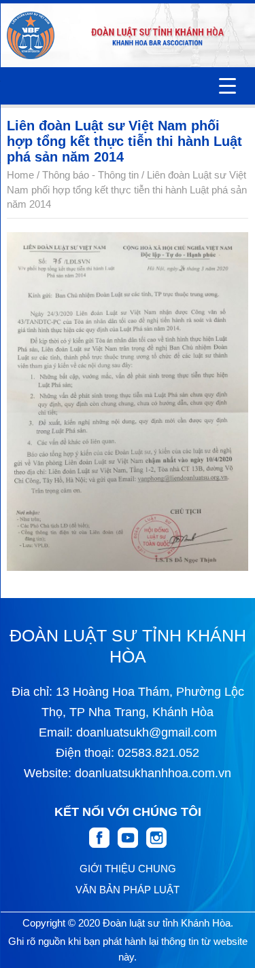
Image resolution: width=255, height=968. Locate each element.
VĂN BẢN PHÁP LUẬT (127, 889)
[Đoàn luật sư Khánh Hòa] (30, 35)
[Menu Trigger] (227, 86)
